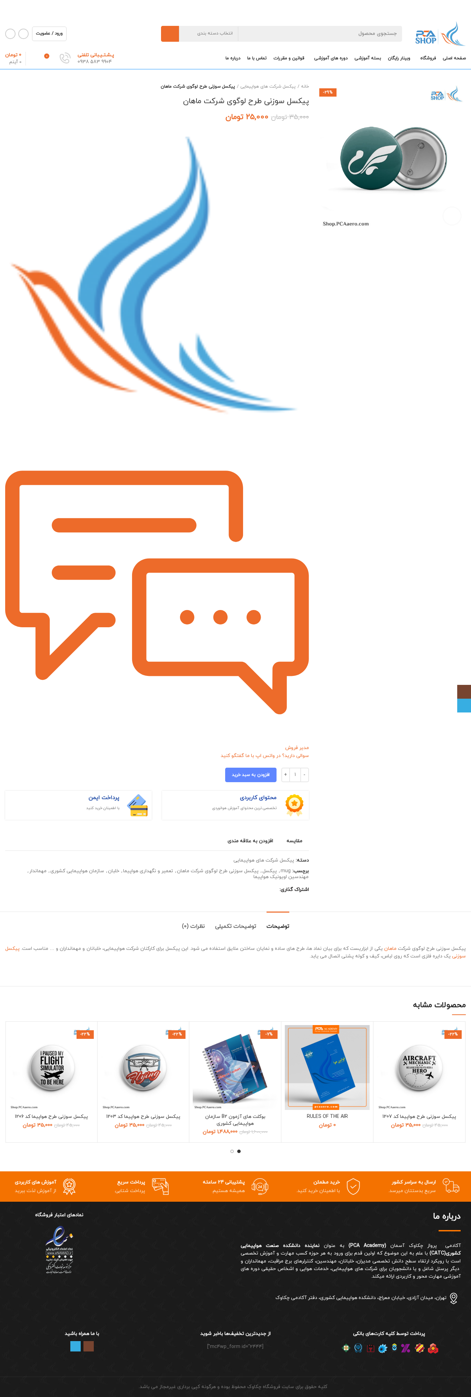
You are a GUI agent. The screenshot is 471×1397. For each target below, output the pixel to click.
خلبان (113, 871)
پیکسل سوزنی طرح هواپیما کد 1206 (51, 1116)
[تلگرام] (464, 705)
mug (286, 871)
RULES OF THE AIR (327, 1116)
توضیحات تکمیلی (235, 926)
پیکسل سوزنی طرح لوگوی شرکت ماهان (218, 871)
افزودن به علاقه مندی (250, 841)
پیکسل (269, 871)
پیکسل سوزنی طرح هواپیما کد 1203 (143, 1116)
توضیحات (278, 926)
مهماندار (38, 871)
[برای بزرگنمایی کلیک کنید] (452, 216)
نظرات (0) (193, 926)
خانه (305, 86)
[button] (382, 1052)
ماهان (390, 948)
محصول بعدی (8, 86)
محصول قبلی (22, 86)
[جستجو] (170, 34)
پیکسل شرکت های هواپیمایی (267, 86)
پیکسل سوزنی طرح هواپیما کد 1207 (419, 1116)
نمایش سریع (382, 1067)
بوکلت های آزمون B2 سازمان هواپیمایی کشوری (235, 1120)
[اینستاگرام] (464, 692)
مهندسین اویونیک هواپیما (281, 877)
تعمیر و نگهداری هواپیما (148, 871)
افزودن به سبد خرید (251, 775)
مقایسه (294, 841)
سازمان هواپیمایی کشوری (77, 871)
